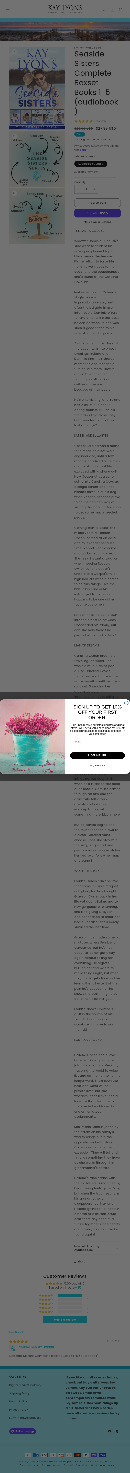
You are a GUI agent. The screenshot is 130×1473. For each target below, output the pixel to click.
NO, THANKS (97, 765)
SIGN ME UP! (97, 755)
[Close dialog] (126, 703)
